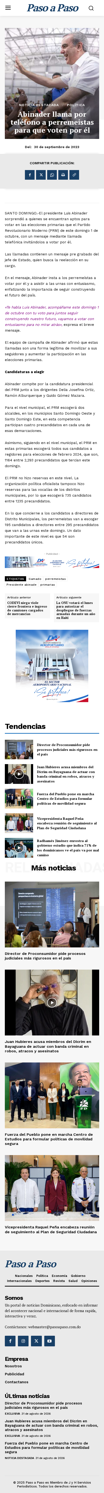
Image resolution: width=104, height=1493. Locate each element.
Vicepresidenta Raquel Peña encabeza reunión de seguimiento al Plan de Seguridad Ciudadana (67, 823)
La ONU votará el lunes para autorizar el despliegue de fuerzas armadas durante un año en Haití (75, 610)
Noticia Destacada (39, 105)
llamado (35, 579)
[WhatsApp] (52, 175)
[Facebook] (30, 175)
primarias (47, 584)
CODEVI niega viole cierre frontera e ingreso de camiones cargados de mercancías (27, 608)
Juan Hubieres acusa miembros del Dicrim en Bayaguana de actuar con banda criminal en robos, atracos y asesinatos (66, 774)
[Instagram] (23, 1341)
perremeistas (55, 579)
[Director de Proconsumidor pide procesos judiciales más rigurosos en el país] (19, 750)
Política (76, 105)
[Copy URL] (74, 175)
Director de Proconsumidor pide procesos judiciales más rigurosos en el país (67, 749)
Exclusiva (12, 1413)
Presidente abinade (22, 584)
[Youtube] (49, 1341)
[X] (41, 175)
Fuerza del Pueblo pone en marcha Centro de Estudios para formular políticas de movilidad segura (65, 799)
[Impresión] (63, 175)
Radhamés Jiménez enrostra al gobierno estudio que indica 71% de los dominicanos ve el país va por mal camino (68, 847)
